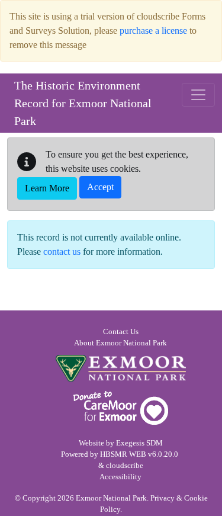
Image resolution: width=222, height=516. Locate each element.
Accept (100, 187)
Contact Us (121, 332)
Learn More (47, 188)
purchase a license (153, 30)
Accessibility (120, 477)
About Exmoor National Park (120, 343)
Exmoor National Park (121, 368)
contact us (62, 251)
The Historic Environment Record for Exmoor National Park (83, 103)
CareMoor (120, 408)
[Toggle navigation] (198, 95)
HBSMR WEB (123, 454)
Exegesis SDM (139, 443)
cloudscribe (124, 465)
